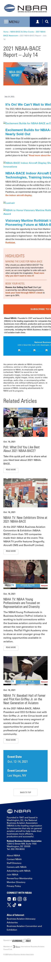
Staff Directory (14, 863)
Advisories (12, 922)
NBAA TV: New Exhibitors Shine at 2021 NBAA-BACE (25, 519)
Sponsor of (7, 940)
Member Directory (16, 882)
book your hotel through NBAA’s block (23, 293)
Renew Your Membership (19, 878)
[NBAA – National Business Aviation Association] (25, 8)
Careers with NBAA (17, 867)
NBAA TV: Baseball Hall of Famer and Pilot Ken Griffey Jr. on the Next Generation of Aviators (24, 699)
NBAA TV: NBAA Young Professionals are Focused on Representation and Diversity (21, 603)
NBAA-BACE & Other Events (22, 32)
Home (5, 32)
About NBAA (13, 855)
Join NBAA (12, 874)
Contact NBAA (14, 859)
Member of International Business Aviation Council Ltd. (23, 947)
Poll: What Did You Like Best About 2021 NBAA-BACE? (21, 449)
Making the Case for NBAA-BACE (23, 261)
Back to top (25, 792)
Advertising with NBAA (18, 870)
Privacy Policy (14, 886)
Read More (11, 469)
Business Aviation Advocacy (21, 918)
